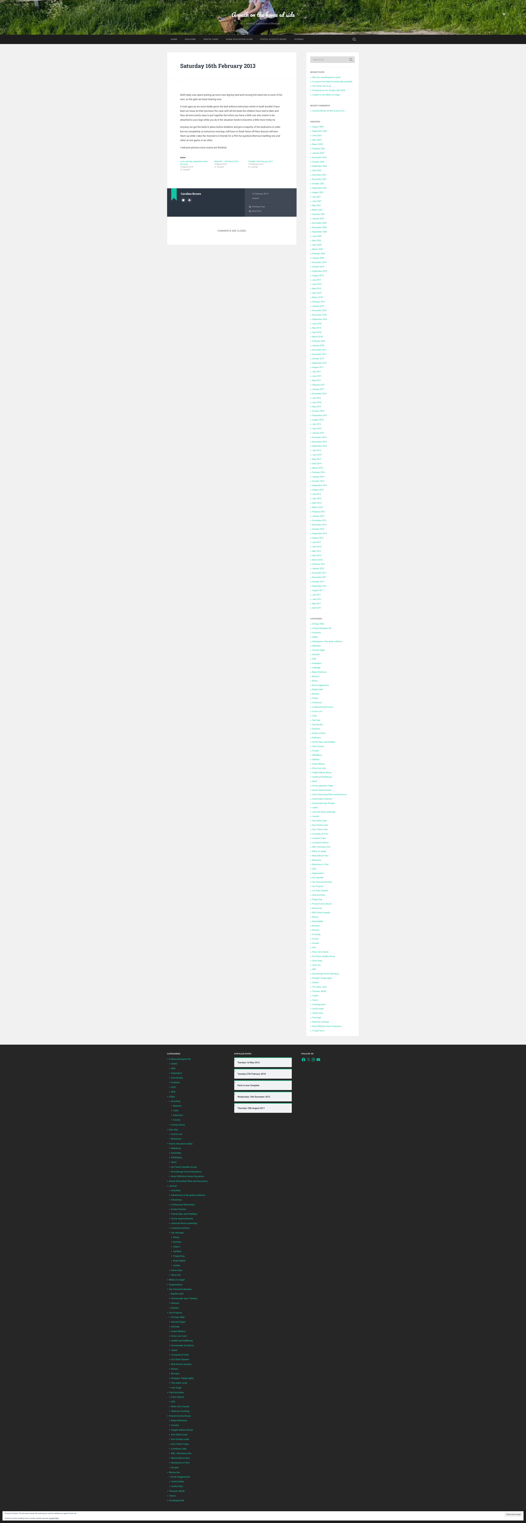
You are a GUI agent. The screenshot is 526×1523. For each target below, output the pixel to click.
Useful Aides (318, 1008)
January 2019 (318, 306)
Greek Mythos (318, 764)
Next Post (256, 211)
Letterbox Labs (319, 838)
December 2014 (319, 437)
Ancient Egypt (318, 650)
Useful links (210, 39)
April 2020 (316, 245)
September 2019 (319, 271)
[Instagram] (313, 1059)
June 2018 (316, 323)
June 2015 (316, 428)
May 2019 (316, 288)
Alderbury (316, 646)
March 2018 (317, 336)
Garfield (315, 759)
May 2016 (316, 406)
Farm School (318, 746)
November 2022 (319, 157)
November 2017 (319, 354)
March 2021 (317, 210)
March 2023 (317, 144)
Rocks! (315, 917)
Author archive (183, 200)
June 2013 (316, 498)
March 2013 (317, 507)
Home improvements (321, 790)
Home (174, 39)
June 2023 (316, 135)
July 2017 (316, 371)
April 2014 (316, 463)
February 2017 (318, 385)
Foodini (315, 750)
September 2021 (319, 188)
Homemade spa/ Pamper (323, 803)
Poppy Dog (317, 899)
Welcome (190, 39)
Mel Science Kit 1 (337, 111)
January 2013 (318, 516)
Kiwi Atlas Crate (319, 820)
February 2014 (318, 472)
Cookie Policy (54, 1518)
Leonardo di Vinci (320, 834)
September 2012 (319, 533)
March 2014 (317, 468)
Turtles (315, 995)
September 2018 (319, 319)
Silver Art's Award (320, 952)
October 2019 (318, 267)
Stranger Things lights (322, 978)
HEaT (314, 781)
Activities (316, 632)
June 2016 (316, 402)
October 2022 (318, 162)
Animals (316, 654)
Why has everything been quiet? (326, 77)
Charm (315, 698)
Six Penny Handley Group (323, 956)
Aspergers (316, 663)
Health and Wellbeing (321, 777)
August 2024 (318, 126)
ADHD (315, 637)
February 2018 (318, 341)
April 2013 (316, 503)
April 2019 (316, 293)
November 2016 (319, 393)
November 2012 (319, 524)
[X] (308, 1059)
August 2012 (318, 538)
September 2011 (319, 586)
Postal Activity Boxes (273, 39)
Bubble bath (317, 689)
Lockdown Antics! (320, 842)
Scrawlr (315, 943)
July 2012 (316, 542)
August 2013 (318, 490)
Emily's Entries (319, 733)
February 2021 (318, 214)
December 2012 (319, 520)
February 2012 (318, 564)
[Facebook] (303, 1059)
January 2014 (318, 476)
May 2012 (316, 551)
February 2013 (318, 511)
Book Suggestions (320, 685)
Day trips (316, 720)
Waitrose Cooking (320, 1022)
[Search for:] (332, 59)
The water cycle (319, 987)
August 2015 (318, 420)
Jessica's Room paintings (323, 812)
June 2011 (316, 599)
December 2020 (319, 223)
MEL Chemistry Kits (321, 847)
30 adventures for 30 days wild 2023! (328, 90)
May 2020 (316, 240)
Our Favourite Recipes (322, 882)
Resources (317, 908)
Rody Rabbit (317, 921)
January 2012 (318, 568)
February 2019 (318, 301)
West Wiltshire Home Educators (326, 1026)
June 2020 (316, 236)
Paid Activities (318, 895)
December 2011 (319, 573)
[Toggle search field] (354, 39)
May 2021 (316, 205)
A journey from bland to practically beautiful (332, 81)
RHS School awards (321, 912)
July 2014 (316, 450)
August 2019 (318, 275)
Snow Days (317, 960)
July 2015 (316, 424)
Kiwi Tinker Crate (320, 829)
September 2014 (319, 446)
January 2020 (318, 258)
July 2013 (316, 494)
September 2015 (319, 415)
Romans (316, 925)
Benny (315, 681)
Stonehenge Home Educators (325, 973)
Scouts (315, 939)
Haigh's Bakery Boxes (322, 772)
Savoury (315, 930)
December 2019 (319, 262)
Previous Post (258, 206)
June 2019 (316, 284)
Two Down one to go (321, 86)
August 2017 (318, 367)
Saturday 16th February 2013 (217, 65)
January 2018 (318, 345)
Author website (189, 200)
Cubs (314, 716)
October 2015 (318, 411)
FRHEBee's (317, 755)
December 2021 (319, 175)
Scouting (316, 934)
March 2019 (317, 297)
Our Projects (318, 886)
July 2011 (316, 595)
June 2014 (316, 455)
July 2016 (316, 398)
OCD (314, 869)
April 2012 (316, 555)
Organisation (318, 873)
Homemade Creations (322, 799)
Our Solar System (320, 890)
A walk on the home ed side (263, 14)
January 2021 (318, 218)
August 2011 (318, 590)
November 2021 (319, 179)
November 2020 (319, 227)
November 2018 (319, 315)
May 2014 (316, 459)
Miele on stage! (319, 851)
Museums (316, 860)
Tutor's (315, 1000)
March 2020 (317, 249)
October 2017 (318, 358)
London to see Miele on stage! (326, 95)
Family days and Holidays (323, 742)
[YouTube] (318, 1059)
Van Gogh (316, 1017)
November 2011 (319, 577)
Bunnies (315, 694)
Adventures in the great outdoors (327, 641)
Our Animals (317, 877)
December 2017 (319, 350)
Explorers (316, 737)
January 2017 (318, 389)
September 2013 (319, 485)
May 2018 (316, 328)
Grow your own (319, 768)
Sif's (314, 947)
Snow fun (316, 965)
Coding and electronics (322, 707)
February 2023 (318, 148)
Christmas (317, 702)
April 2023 (316, 140)
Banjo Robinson (319, 672)
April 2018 (316, 332)
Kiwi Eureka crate (320, 825)
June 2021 (316, 201)
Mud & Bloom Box (320, 855)
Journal (299, 39)
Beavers (315, 676)
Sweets (315, 982)
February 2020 (318, 253)
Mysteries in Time (320, 864)
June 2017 (316, 376)
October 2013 (318, 481)
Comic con (317, 711)
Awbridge (316, 667)
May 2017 (316, 380)
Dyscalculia (317, 724)
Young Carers (318, 1030)
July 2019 (316, 280)
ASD (314, 659)
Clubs (172, 1096)
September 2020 (319, 232)
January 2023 (318, 153)
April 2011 (316, 608)
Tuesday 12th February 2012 (260, 161)
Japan (315, 807)
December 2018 (319, 310)
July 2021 (316, 197)
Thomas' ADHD (319, 991)
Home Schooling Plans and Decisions (329, 794)
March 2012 (317, 560)
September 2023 (319, 131)
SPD (314, 969)
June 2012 (316, 546)
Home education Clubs (239, 39)
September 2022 (319, 166)
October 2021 (318, 183)
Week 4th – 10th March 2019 (226, 161)
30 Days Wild (318, 624)
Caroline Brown (319, 111)
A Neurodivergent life (321, 628)
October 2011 (318, 581)
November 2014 (319, 442)
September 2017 (319, 363)
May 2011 (316, 603)
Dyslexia (316, 729)
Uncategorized (318, 1004)
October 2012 (318, 529)
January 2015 (318, 433)
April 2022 (316, 170)
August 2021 (318, 192)
